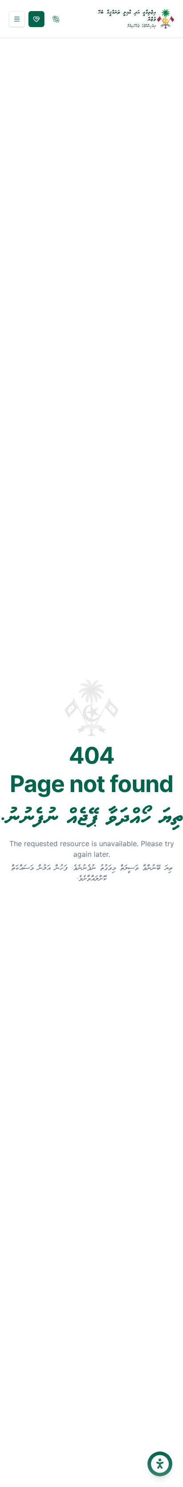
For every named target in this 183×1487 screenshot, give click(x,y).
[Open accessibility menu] (159, 1464)
